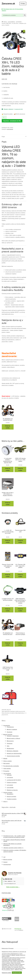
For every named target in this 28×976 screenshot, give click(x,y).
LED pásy (9, 775)
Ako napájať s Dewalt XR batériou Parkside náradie (14, 840)
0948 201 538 (8, 879)
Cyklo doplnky (7, 768)
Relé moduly (6, 763)
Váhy (8, 746)
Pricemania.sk (18, 928)
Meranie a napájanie (12, 729)
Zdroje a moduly (7, 761)
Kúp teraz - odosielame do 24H (12, 121)
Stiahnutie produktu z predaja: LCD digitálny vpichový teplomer (14, 850)
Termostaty (9, 743)
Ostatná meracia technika (13, 756)
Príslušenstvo (10, 727)
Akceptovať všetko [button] (17, 972)
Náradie (5, 758)
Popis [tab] (3, 136)
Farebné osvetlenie (12, 782)
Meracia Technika (7, 734)
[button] (24, 31)
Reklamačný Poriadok (7, 948)
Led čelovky (19, 21)
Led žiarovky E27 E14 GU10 (14, 780)
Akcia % (5, 801)
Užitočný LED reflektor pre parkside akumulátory (12, 844)
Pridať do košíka (7, 427)
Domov (5, 21)
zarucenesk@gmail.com (10, 883)
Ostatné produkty (7, 792)
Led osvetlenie (11, 21)
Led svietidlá (10, 787)
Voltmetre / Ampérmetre (13, 736)
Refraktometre (10, 748)
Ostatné (5, 862)
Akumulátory (10, 794)
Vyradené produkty (12, 799)
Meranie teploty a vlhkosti (13, 738)
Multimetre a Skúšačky (12, 751)
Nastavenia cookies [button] (6, 972)
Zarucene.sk (8, 3)
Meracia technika (7, 859)
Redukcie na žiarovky (12, 790)
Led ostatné (10, 785)
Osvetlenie (9, 732)
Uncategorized (7, 864)
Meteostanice (10, 741)
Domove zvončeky (11, 796)
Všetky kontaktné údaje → (13, 887)
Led (4, 857)
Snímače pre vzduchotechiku (14, 753)
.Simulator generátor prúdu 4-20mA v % (13, 847)
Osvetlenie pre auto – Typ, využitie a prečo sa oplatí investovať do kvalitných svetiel (14, 836)
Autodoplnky (6, 725)
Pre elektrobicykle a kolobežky (11, 766)
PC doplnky (6, 771)
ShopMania (20, 930)
